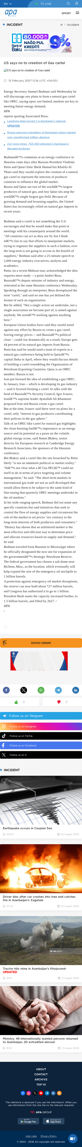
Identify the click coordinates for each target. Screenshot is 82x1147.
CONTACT (41, 1074)
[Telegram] (47, 1093)
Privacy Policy (49, 1136)
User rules (31, 1136)
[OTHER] (76, 13)
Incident (73, 25)
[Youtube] (41, 1093)
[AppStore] (53, 1121)
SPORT (66, 13)
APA (7, 111)
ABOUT (41, 1069)
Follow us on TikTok (21, 736)
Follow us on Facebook (23, 745)
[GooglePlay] (28, 1121)
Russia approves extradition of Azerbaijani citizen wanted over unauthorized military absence (41, 135)
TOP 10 (41, 1084)
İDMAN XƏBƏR (41, 642)
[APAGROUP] (41, 1112)
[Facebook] (23, 1093)
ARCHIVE (41, 1079)
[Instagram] (29, 1093)
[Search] (68, 3)
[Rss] (59, 1093)
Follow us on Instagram (23, 726)
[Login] (76, 4)
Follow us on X (18, 755)
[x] (35, 1093)
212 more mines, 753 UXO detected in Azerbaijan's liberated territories (38, 146)
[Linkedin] (53, 1093)
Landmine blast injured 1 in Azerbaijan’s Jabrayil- (36, 123)
